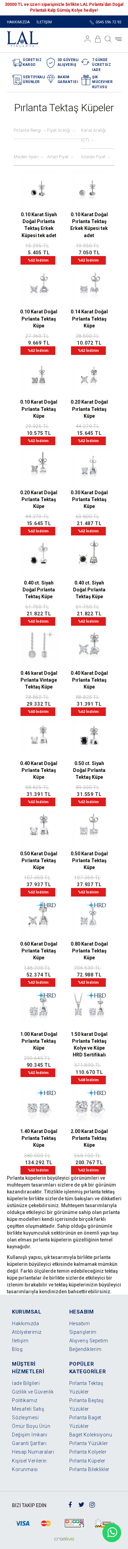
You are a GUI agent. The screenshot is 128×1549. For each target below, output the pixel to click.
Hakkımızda (25, 1323)
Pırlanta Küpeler (87, 1461)
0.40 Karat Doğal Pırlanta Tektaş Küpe (89, 680)
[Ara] (108, 39)
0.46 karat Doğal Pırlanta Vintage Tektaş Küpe (38, 680)
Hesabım (79, 1323)
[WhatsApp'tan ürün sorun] (111, 1532)
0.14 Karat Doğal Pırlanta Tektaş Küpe (89, 318)
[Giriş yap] (88, 39)
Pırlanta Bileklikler (89, 1469)
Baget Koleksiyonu (90, 1434)
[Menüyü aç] (118, 39)
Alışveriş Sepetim (88, 1340)
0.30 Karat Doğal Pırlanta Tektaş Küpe (89, 499)
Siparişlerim (83, 1332)
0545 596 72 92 (108, 22)
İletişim (20, 1340)
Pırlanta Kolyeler (88, 1452)
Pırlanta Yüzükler (88, 1443)
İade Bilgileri (26, 1383)
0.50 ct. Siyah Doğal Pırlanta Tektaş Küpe (89, 770)
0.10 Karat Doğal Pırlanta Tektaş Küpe (38, 318)
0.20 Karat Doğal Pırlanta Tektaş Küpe (89, 408)
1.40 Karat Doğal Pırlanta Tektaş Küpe (38, 1138)
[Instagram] (92, 1504)
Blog (17, 1349)
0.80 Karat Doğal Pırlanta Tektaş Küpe (89, 950)
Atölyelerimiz (27, 1332)
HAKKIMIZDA (18, 22)
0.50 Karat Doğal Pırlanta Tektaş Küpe (38, 860)
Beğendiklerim (85, 1349)
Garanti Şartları (29, 1443)
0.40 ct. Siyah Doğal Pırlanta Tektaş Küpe (39, 589)
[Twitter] (81, 1504)
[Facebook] (70, 1504)
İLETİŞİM (44, 22)
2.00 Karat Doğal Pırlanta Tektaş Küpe (89, 1138)
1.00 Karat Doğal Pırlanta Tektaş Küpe (38, 1041)
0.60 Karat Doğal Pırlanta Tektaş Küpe (38, 950)
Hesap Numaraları (33, 1452)
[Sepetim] (98, 39)
